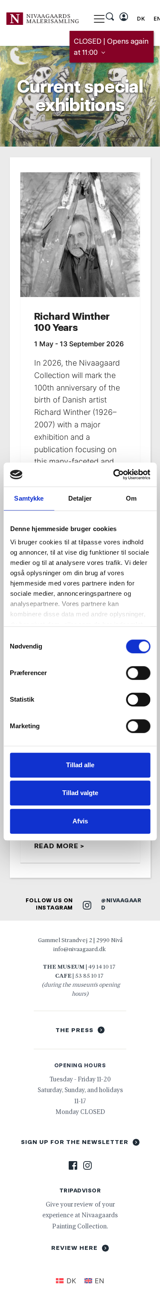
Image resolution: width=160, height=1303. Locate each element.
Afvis (80, 821)
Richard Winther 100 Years (72, 322)
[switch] (138, 673)
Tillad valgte (80, 792)
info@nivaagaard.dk (79, 949)
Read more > (59, 846)
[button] (99, 18)
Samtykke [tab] (29, 498)
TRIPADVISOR (80, 1190)
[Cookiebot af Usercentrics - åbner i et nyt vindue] (114, 474)
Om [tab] (131, 498)
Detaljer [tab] (80, 498)
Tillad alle (80, 765)
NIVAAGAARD (121, 904)
